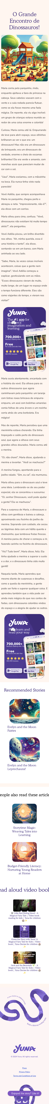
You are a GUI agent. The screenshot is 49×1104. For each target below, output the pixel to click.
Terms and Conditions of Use (24, 1076)
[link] (13, 363)
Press (24, 1068)
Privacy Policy (24, 1072)
